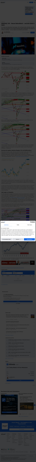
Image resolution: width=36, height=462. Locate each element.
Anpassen (17, 239)
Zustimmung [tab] (6, 224)
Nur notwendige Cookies (7, 239)
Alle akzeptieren (29, 239)
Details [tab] (18, 224)
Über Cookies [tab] (30, 224)
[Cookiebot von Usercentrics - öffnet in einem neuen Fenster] (31, 222)
